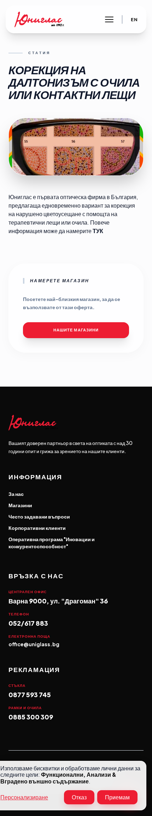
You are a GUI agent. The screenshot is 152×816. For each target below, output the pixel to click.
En (134, 19)
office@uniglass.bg (33, 644)
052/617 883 (28, 623)
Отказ (79, 797)
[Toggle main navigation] (109, 19)
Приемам (117, 797)
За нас (16, 494)
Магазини (20, 505)
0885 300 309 (30, 717)
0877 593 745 (29, 694)
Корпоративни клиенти (37, 528)
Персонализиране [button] (24, 797)
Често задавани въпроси (39, 516)
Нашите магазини (76, 330)
